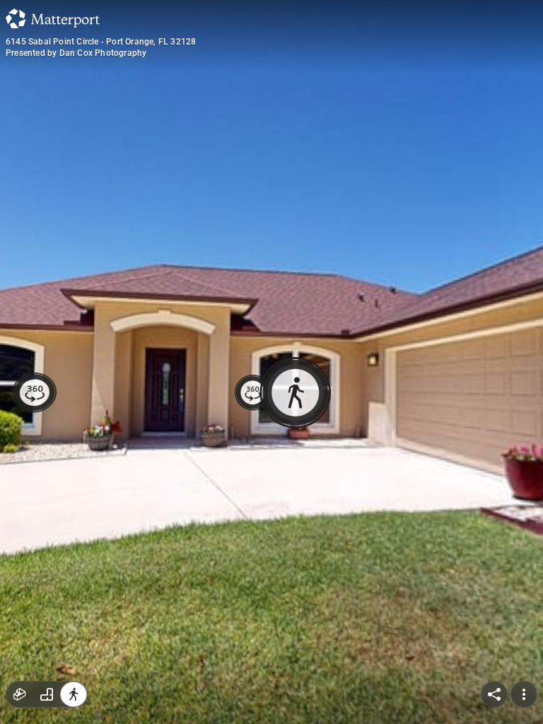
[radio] (19, 694)
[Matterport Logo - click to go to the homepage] (53, 18)
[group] (47, 694)
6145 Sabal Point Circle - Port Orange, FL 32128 (101, 42)
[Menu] (523, 694)
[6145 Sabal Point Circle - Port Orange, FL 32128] (271, 362)
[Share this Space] (494, 694)
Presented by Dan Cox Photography (76, 53)
